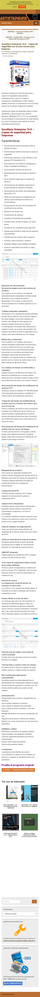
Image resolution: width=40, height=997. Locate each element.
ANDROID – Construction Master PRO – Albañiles (21, 32)
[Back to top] (35, 984)
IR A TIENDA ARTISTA (13, 983)
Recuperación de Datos (20, 51)
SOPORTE (22, 6)
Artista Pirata (6, 23)
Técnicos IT (5, 53)
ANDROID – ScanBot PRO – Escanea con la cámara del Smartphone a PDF (20, 38)
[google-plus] (17, 11)
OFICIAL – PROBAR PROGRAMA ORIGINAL (19, 770)
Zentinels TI (7, 51)
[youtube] (13, 11)
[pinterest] (20, 11)
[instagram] (10, 11)
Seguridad (30, 51)
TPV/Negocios (13, 53)
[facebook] (3, 11)
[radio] (3, 776)
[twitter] (6, 11)
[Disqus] (20, 870)
